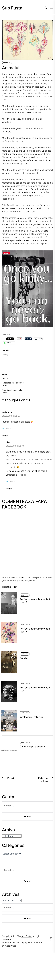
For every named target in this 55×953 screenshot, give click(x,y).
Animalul (7, 62)
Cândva (24, 658)
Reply (5, 435)
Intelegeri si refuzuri (31, 717)
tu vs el (5, 378)
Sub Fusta (12, 8)
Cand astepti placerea (32, 746)
